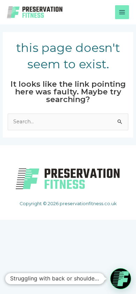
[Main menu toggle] (122, 12)
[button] (120, 278)
